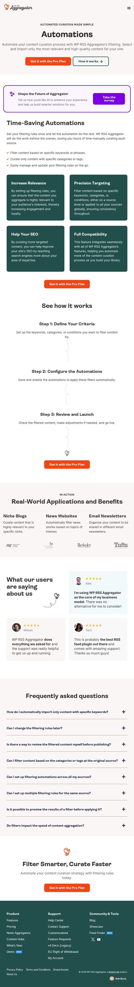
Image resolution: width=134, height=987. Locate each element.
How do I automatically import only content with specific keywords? (57, 712)
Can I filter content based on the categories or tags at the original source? (62, 760)
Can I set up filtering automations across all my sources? (49, 777)
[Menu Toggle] (129, 8)
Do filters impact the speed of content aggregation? (45, 825)
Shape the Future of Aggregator (43, 94)
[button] (67, 714)
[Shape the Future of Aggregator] (12, 94)
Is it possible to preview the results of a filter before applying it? (54, 809)
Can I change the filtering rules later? (34, 728)
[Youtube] (98, 939)
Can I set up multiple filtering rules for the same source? (49, 793)
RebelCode (114, 972)
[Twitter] (93, 939)
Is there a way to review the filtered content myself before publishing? (59, 744)
